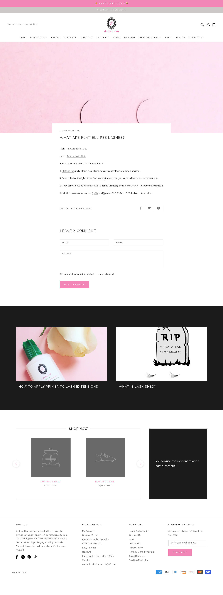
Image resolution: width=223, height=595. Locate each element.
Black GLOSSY (130, 186)
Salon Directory (137, 556)
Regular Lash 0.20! (76, 156)
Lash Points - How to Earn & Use (98, 556)
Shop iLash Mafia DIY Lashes (111, 10)
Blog (131, 539)
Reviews (86, 552)
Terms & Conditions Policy (142, 552)
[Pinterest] (29, 557)
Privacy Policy (136, 548)
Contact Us (196, 38)
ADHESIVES (70, 38)
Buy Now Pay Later (138, 560)
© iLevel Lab (19, 573)
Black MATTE (94, 186)
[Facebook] (16, 557)
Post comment (74, 284)
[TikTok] (35, 557)
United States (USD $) (21, 24)
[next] (140, 463)
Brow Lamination (124, 38)
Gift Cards (134, 543)
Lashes (55, 38)
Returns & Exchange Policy (95, 539)
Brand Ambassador (139, 531)
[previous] (16, 463)
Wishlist (86, 560)
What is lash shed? (137, 386)
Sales (168, 38)
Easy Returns (89, 548)
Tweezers (87, 38)
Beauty (180, 38)
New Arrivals (38, 38)
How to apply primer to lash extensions (58, 386)
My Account (88, 531)
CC (96, 193)
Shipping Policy (89, 535)
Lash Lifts (103, 38)
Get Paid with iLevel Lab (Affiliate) (99, 564)
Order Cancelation (91, 543)
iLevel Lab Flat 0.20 (77, 149)
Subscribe (180, 552)
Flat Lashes (68, 171)
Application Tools (150, 38)
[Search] (202, 24)
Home (23, 38)
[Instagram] (23, 557)
